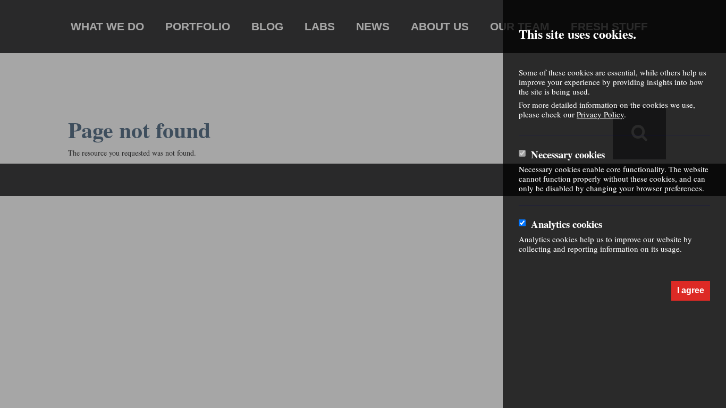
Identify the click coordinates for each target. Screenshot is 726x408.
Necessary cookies (568, 155)
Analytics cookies (566, 224)
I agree (690, 290)
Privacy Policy (600, 114)
